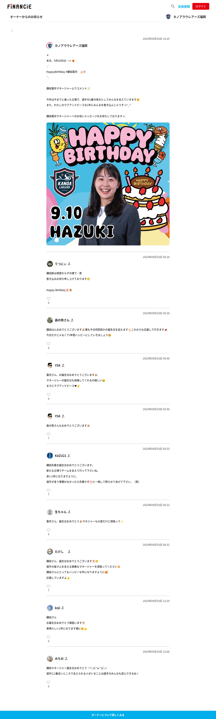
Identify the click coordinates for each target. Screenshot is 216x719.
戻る (12, 30)
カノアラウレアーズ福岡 (71, 46)
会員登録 (184, 6)
